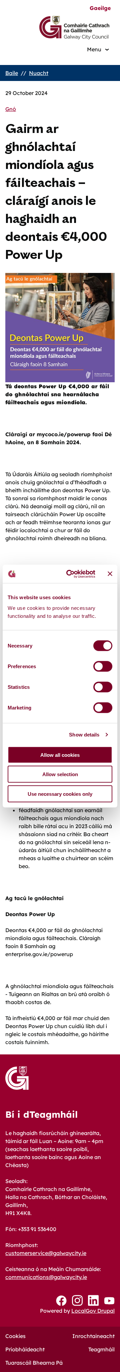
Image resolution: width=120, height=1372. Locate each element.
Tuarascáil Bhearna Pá (34, 1362)
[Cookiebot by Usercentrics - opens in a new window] (70, 574)
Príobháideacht (25, 1349)
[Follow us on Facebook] (61, 1300)
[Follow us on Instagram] (77, 1300)
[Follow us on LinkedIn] (93, 1300)
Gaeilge (100, 8)
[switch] (102, 666)
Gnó (10, 109)
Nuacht (38, 73)
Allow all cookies (60, 754)
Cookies (15, 1336)
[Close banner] (110, 574)
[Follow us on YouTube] (109, 1300)
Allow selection (60, 774)
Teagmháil (101, 1349)
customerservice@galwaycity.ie (45, 1253)
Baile (11, 73)
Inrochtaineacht (93, 1336)
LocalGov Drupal (93, 1310)
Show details (84, 734)
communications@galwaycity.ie (46, 1277)
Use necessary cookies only (60, 793)
